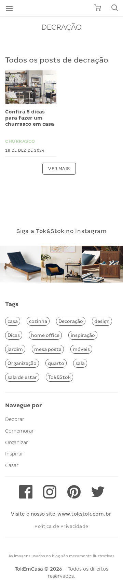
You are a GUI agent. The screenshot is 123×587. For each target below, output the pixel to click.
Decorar (14, 419)
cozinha (38, 321)
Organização (22, 363)
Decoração (70, 321)
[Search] (114, 8)
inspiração (83, 335)
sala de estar (22, 377)
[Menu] (9, 8)
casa (13, 321)
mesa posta (48, 349)
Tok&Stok (59, 377)
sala (80, 363)
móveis (81, 349)
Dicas (14, 335)
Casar (11, 465)
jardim (15, 349)
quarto (56, 363)
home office (45, 335)
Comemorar (19, 431)
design (102, 321)
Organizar (16, 442)
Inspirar (14, 453)
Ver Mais (59, 168)
